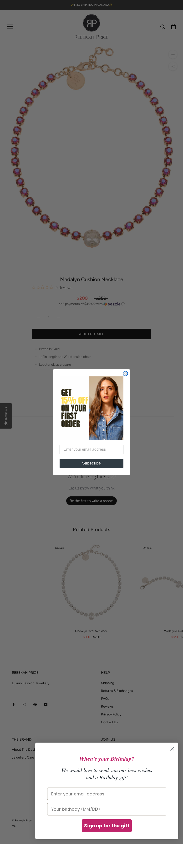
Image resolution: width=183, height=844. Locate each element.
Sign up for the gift (106, 825)
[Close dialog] (125, 373)
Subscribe (91, 463)
